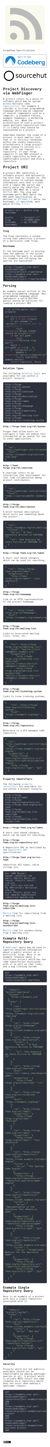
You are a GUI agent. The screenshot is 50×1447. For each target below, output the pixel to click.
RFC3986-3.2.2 (19, 204)
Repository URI (17, 850)
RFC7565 (7, 192)
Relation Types (31, 373)
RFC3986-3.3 (25, 199)
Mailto (7, 913)
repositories (11, 106)
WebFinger (12, 947)
